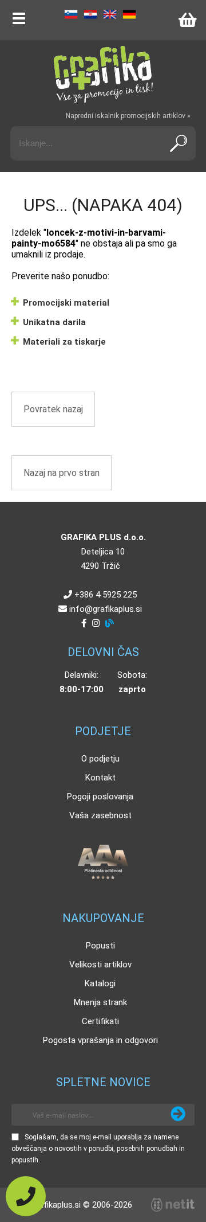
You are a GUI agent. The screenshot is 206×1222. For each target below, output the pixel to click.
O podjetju (100, 758)
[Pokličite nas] (26, 1196)
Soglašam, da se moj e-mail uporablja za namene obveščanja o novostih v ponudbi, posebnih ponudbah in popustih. (98, 1148)
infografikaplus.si (105, 609)
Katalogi (100, 983)
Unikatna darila (54, 322)
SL (71, 14)
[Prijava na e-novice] (178, 1115)
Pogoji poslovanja (100, 796)
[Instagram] (96, 623)
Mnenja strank (100, 1002)
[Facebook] (83, 623)
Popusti (100, 945)
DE (129, 14)
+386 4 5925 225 (105, 594)
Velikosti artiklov (100, 964)
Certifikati (100, 1021)
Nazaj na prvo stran (61, 472)
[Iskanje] (178, 143)
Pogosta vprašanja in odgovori (100, 1040)
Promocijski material (66, 303)
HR (90, 14)
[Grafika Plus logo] (103, 74)
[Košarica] (187, 20)
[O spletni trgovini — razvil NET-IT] (173, 1205)
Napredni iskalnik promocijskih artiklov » (128, 116)
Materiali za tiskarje (64, 342)
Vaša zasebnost (100, 815)
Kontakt (100, 777)
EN (110, 14)
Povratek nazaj (53, 409)
